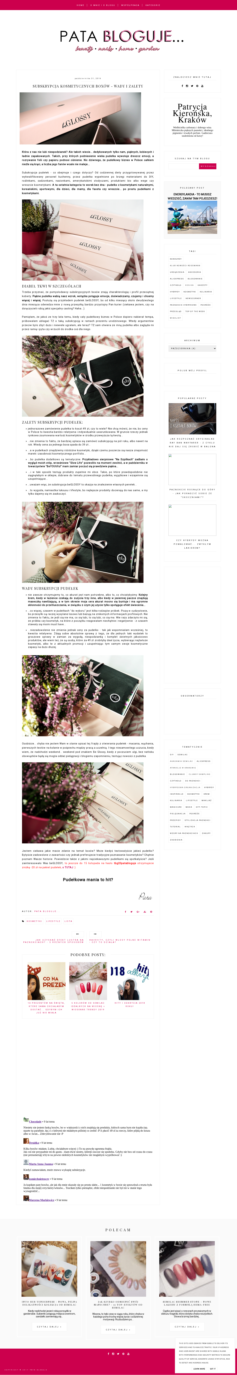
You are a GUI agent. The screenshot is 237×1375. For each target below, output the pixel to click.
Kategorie (153, 5)
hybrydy (175, 292)
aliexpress (177, 279)
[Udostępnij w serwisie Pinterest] (151, 912)
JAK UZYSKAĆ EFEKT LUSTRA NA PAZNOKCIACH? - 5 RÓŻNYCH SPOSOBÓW (53, 941)
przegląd (176, 311)
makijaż (207, 800)
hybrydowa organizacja (185, 787)
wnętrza (190, 827)
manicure (176, 807)
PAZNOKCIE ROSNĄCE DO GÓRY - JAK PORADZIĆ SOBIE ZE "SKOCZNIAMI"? (192, 493)
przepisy (175, 820)
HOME (80, 5)
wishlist (175, 318)
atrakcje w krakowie (183, 768)
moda (189, 807)
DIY (172, 755)
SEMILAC (182, 755)
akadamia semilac (181, 761)
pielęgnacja (178, 814)
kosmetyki (34, 921)
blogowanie (195, 279)
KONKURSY (176, 259)
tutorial (175, 827)
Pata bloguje (39, 1370)
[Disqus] (88, 1069)
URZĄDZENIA (177, 272)
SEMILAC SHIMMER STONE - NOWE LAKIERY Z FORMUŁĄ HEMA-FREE (187, 1303)
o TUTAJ (67, 867)
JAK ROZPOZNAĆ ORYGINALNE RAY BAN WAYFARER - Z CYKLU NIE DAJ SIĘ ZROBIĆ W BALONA (192, 443)
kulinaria (206, 292)
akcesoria (194, 272)
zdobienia (176, 840)
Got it (213, 1369)
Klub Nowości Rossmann (185, 265)
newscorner (193, 298)
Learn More (199, 1369)
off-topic (202, 807)
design (189, 285)
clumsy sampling (199, 774)
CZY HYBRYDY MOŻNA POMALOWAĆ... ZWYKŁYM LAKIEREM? (192, 544)
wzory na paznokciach (184, 833)
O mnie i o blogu (102, 5)
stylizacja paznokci (197, 820)
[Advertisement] (192, 625)
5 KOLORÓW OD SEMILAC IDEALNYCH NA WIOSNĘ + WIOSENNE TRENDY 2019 (88, 1006)
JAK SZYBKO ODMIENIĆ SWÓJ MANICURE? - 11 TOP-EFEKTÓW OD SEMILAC (118, 1304)
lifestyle (53, 921)
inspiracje (177, 794)
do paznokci (192, 781)
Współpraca (130, 5)
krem (207, 794)
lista (68, 921)
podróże (206, 305)
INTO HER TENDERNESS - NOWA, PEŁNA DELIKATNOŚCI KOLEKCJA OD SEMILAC (49, 1303)
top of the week (195, 311)
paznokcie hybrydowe (183, 305)
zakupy (206, 833)
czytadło (175, 285)
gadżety (203, 285)
